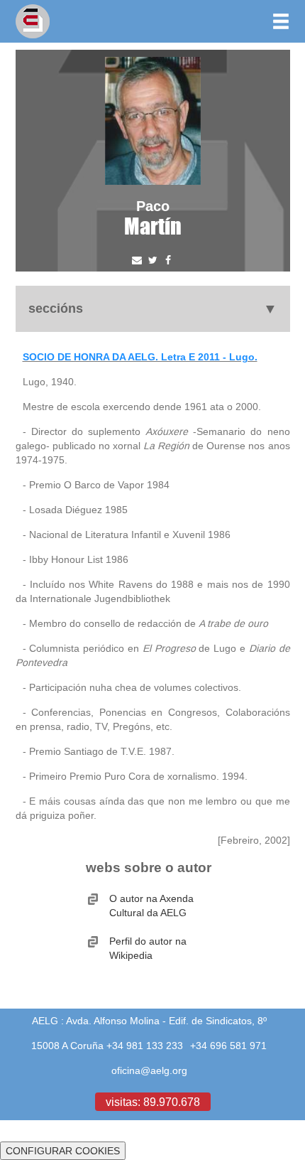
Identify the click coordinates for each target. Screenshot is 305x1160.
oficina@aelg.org (149, 1070)
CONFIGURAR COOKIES (63, 1150)
